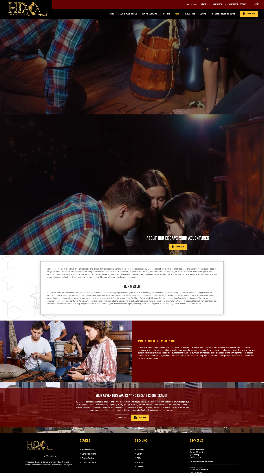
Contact (204, 13)
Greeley (256, 4)
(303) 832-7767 (196, 457)
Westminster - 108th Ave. (238, 4)
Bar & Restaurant (89, 454)
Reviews (140, 450)
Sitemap (140, 462)
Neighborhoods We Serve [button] (223, 13)
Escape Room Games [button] (127, 13)
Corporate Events (89, 462)
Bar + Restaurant (150, 13)
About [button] (178, 13)
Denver (203, 4)
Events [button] (166, 13)
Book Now (251, 14)
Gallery (139, 454)
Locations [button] (190, 13)
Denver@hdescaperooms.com (201, 461)
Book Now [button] (180, 247)
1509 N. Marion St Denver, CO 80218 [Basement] (197, 452)
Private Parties (88, 458)
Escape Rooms (88, 450)
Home (111, 13)
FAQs (139, 458)
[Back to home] (29, 9)
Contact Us (122, 418)
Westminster (217, 4)
